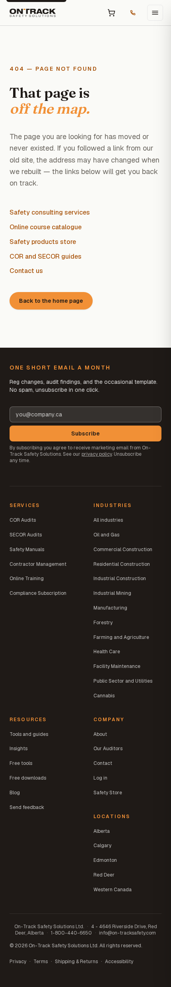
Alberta (101, 831)
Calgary (102, 845)
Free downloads (28, 778)
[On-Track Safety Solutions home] (32, 13)
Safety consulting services (50, 212)
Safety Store (107, 793)
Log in (100, 778)
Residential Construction (121, 564)
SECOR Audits (26, 535)
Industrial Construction (119, 578)
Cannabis (104, 696)
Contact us (26, 271)
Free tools (21, 763)
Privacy (18, 961)
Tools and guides (29, 734)
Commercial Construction (122, 549)
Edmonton (105, 860)
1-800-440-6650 (71, 933)
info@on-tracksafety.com (127, 933)
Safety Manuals (27, 549)
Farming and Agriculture (121, 637)
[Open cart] (111, 13)
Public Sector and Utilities (122, 681)
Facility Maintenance (116, 666)
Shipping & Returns (76, 961)
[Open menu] (155, 13)
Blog (15, 793)
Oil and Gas (106, 535)
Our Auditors (107, 748)
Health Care (106, 651)
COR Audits (23, 520)
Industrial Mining (112, 593)
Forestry (103, 622)
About (100, 734)
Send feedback (27, 807)
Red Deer (104, 875)
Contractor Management (38, 564)
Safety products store (43, 242)
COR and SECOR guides (46, 256)
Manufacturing (110, 608)
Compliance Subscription (38, 593)
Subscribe (85, 433)
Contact (102, 763)
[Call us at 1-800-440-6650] (133, 12)
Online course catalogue (46, 227)
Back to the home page (51, 300)
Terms (40, 961)
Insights (18, 748)
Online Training (27, 578)
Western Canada (112, 889)
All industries (108, 520)
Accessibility (119, 961)
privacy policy (97, 454)
